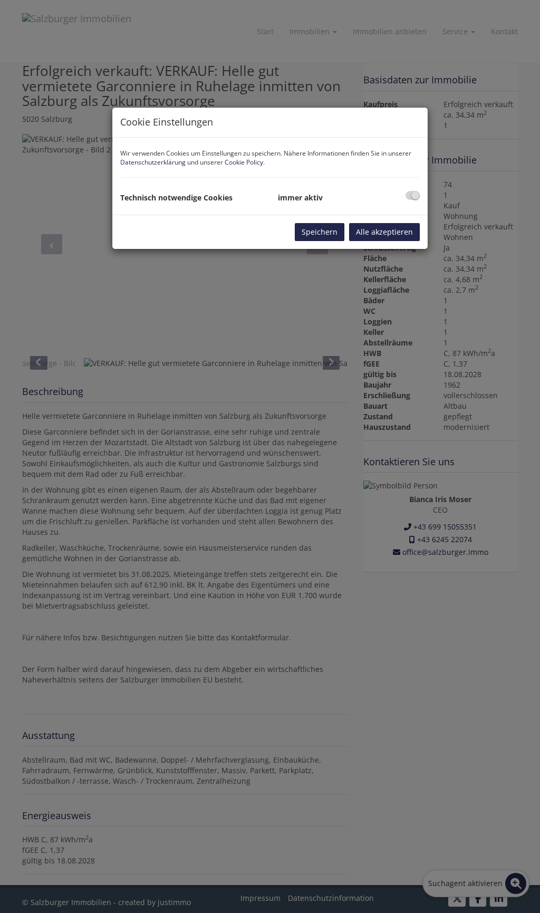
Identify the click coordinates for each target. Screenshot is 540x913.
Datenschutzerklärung (153, 162)
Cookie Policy (244, 162)
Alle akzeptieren (384, 232)
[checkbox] (413, 195)
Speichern (320, 232)
